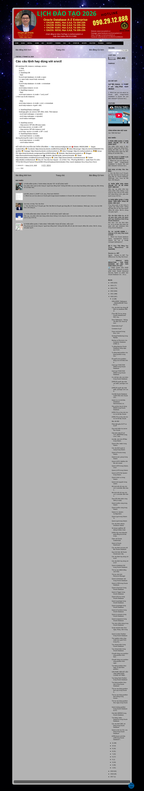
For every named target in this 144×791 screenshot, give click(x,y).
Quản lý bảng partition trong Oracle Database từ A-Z (119, 708)
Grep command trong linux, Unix (118, 332)
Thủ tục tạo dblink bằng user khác (119, 570)
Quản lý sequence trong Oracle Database (119, 619)
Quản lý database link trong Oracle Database (119, 566)
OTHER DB (76, 43)
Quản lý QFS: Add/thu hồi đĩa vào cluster (120, 462)
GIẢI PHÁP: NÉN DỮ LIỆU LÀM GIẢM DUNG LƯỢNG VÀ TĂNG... (120, 673)
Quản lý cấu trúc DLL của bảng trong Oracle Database (119, 731)
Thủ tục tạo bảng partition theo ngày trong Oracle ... (120, 702)
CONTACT (109, 43)
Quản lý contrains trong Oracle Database (119, 615)
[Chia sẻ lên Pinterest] (50, 166)
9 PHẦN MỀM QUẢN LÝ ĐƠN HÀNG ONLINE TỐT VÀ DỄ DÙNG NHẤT (46, 184)
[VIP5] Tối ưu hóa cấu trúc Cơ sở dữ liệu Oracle (120, 413)
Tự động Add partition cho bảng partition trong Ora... (120, 354)
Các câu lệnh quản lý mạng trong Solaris (118, 448)
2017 (112, 776)
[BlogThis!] (44, 166)
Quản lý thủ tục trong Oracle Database (118, 597)
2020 (112, 296)
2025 (112, 283)
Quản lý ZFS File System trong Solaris (119, 473)
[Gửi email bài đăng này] (42, 166)
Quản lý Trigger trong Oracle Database (118, 593)
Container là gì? (117, 328)
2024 (112, 285)
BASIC (23, 43)
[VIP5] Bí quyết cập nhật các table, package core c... (120, 383)
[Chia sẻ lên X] (46, 166)
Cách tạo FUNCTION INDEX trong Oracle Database (118, 366)
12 (113, 299)
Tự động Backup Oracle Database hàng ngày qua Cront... (119, 348)
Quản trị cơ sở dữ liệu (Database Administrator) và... (118, 401)
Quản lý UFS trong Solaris (120, 470)
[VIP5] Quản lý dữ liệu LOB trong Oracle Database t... (118, 737)
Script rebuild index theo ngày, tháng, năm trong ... (120, 629)
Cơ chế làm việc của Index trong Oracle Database (120, 378)
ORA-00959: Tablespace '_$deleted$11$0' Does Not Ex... (119, 303)
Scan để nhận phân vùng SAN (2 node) (119, 499)
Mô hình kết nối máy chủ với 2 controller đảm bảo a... (120, 488)
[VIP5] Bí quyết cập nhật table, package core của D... (120, 389)
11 (113, 743)
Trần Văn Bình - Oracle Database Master (18, 788)
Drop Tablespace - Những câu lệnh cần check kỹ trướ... (120, 321)
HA (69, 43)
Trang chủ (60, 50)
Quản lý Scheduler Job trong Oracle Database (119, 579)
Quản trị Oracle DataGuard (116, 544)
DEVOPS (84, 43)
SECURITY (50, 43)
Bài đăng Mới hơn (23, 50)
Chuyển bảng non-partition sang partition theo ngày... (120, 661)
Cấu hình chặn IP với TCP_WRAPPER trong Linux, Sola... (119, 434)
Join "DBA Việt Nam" (114, 133)
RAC (64, 43)
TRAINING (101, 43)
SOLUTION (92, 43)
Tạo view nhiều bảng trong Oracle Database (120, 624)
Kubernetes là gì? (117, 326)
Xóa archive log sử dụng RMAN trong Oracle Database (119, 407)
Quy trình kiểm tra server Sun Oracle (119, 429)
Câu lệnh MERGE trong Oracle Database (119, 714)
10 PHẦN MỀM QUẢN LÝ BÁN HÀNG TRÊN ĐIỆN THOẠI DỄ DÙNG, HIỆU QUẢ (48, 224)
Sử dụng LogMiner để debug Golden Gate (118, 529)
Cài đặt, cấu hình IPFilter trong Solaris (119, 440)
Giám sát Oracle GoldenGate (117, 539)
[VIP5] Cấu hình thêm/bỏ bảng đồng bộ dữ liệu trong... (119, 534)
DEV (43, 43)
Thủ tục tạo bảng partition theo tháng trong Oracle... (120, 696)
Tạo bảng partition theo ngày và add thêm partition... (119, 667)
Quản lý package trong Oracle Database (119, 601)
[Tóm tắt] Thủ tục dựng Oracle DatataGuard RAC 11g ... (119, 315)
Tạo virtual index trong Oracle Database (119, 645)
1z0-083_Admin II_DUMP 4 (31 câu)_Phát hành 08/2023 (41, 194)
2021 (112, 294)
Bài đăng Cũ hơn (96, 50)
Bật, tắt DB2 (115, 421)
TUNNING (58, 43)
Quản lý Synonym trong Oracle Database (119, 588)
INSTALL (30, 43)
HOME (17, 43)
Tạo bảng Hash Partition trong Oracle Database (119, 678)
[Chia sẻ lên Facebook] (48, 166)
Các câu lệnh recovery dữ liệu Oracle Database (120, 548)
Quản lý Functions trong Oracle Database (119, 610)
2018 (112, 774)
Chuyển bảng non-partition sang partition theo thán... (120, 655)
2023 (112, 288)
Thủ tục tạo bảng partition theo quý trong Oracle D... (120, 690)
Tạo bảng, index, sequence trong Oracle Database (119, 719)
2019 (112, 771)
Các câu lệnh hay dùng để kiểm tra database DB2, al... (120, 309)
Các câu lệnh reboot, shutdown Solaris (118, 524)
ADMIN (37, 43)
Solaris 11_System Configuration (117, 512)
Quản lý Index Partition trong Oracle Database (119, 634)
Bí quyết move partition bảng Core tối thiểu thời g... (120, 360)
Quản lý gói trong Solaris (119, 521)
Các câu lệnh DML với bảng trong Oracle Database (118, 725)
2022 (112, 291)
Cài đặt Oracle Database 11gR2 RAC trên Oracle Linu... (120, 395)
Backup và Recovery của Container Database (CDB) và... (119, 341)
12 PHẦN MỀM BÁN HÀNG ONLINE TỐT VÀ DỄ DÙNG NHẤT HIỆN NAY (46, 214)
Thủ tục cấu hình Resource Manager (118, 575)
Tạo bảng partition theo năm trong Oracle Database (119, 684)
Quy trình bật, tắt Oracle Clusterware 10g (119, 552)
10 (113, 746)
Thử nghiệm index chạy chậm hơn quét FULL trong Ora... (119, 640)
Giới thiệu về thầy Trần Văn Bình (34, 204)
